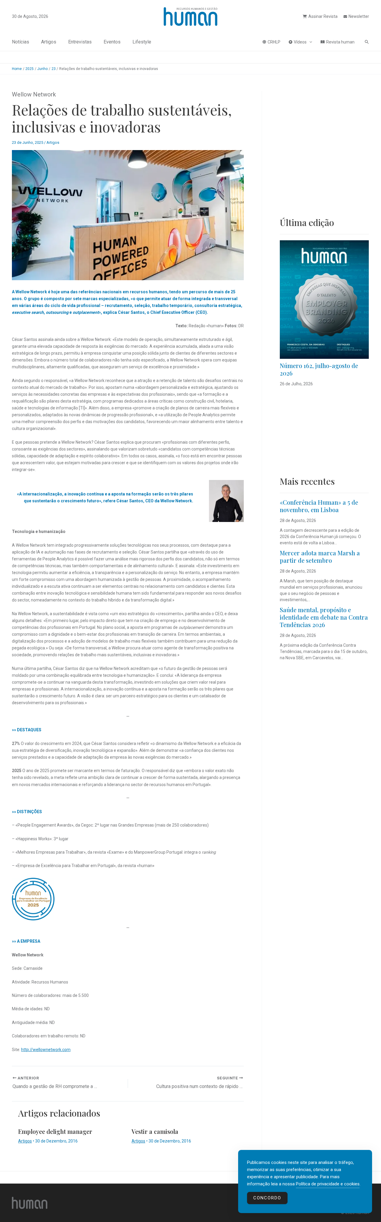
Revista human (340, 42)
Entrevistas (80, 42)
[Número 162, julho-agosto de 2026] (324, 299)
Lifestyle (141, 42)
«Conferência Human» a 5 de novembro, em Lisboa (319, 506)
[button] (309, 42)
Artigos (48, 42)
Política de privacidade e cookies (328, 1184)
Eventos (112, 42)
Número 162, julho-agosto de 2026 (319, 369)
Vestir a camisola (155, 1131)
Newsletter (359, 16)
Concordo (267, 1198)
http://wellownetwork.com (46, 1049)
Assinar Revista (323, 16)
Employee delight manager (55, 1131)
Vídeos (300, 42)
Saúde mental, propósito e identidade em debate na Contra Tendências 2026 (324, 617)
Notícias (20, 42)
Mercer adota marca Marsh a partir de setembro (320, 556)
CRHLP (274, 42)
